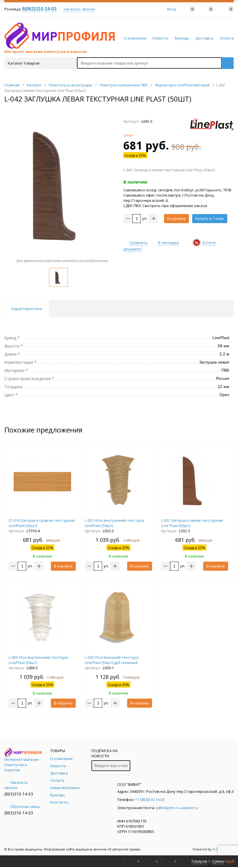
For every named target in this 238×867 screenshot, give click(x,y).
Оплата (227, 38)
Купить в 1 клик (209, 218)
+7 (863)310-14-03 (150, 799)
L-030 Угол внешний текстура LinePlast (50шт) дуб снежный (111, 660)
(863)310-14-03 (18, 794)
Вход (171, 9)
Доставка (204, 38)
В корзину (176, 218)
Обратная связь (25, 806)
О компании (135, 38)
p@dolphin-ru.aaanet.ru (177, 807)
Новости (160, 38)
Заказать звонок (79, 9)
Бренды (182, 38)
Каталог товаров (23, 63)
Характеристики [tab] (26, 308)
